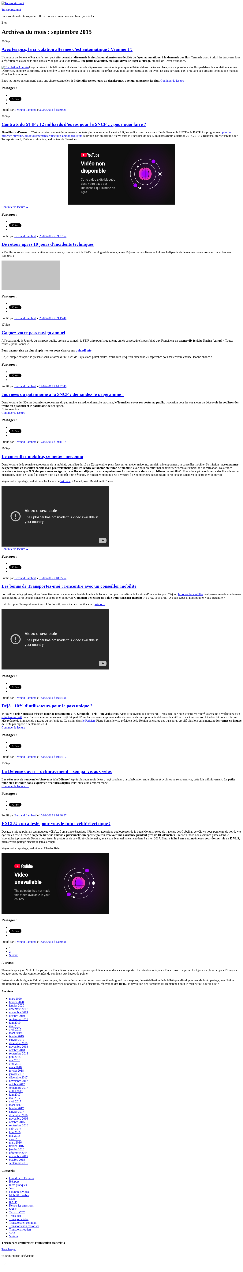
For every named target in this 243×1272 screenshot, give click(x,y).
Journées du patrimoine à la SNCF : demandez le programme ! (63, 394)
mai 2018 (14, 1060)
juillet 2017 (16, 1091)
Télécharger (9, 1249)
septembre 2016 (18, 1125)
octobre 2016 (17, 1122)
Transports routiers (20, 1229)
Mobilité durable (19, 1195)
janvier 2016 (16, 1149)
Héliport (14, 1181)
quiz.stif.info (84, 350)
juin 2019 (15, 1022)
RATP (13, 1202)
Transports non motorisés (24, 1226)
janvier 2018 (16, 1074)
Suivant (13, 955)
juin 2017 (15, 1094)
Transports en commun (22, 1222)
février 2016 (16, 1146)
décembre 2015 (18, 1152)
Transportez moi (11, 9)
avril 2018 (15, 1063)
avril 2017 (15, 1101)
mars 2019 (15, 1032)
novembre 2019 (18, 1012)
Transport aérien (18, 1219)
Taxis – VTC (17, 1212)
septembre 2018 (18, 1053)
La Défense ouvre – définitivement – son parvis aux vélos (57, 771)
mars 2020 (15, 998)
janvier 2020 (16, 1005)
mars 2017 (15, 1104)
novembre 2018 (18, 1046)
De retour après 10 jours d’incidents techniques (48, 244)
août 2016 (15, 1128)
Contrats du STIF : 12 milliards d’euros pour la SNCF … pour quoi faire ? (74, 124)
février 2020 (16, 1002)
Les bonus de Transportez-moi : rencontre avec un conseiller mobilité (69, 586)
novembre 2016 (18, 1118)
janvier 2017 (16, 1111)
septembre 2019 (18, 1019)
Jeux (12, 1188)
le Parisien (88, 720)
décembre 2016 (18, 1115)
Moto (12, 1198)
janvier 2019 (16, 1039)
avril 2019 (15, 1029)
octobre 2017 (17, 1084)
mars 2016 (15, 1142)
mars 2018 (15, 1067)
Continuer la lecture (174, 80)
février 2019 (16, 1036)
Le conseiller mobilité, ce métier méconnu (42, 456)
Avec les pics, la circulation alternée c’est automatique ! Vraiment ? (67, 49)
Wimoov (65, 481)
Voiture (13, 1236)
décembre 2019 (18, 1009)
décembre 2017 (18, 1077)
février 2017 (16, 1108)
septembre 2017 (18, 1087)
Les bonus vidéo (19, 1191)
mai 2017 (14, 1098)
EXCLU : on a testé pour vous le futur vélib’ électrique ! (56, 823)
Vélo (12, 1233)
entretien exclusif (12, 717)
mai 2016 (14, 1135)
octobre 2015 (17, 1159)
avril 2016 (15, 1139)
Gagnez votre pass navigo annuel (33, 332)
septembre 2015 (18, 1163)
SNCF (13, 1209)
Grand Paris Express (21, 1178)
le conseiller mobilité (190, 594)
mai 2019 (14, 1026)
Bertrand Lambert (25, 109)
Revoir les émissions (21, 1205)
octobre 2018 (17, 1050)
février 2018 (16, 1070)
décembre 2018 (18, 1043)
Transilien (15, 1215)
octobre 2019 (17, 1015)
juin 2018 (15, 1056)
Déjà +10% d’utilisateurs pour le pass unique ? (47, 705)
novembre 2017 (18, 1080)
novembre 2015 (18, 1156)
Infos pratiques (18, 1185)
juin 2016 (15, 1132)
